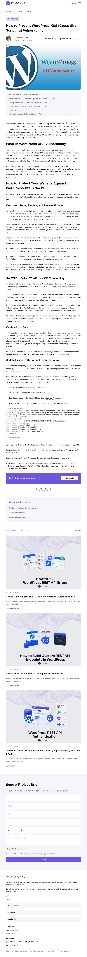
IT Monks (15, 3)
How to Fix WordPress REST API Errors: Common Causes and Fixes (40, 597)
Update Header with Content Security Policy (26, 114)
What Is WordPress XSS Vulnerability (23, 95)
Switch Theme (65, 3)
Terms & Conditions (64, 951)
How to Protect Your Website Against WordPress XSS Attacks (33, 99)
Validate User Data (17, 110)
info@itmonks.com (31, 942)
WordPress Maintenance (18, 517)
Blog (15, 11)
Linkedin (38, 489)
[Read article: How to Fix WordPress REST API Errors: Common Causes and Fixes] (43, 562)
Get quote (69, 478)
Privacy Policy (50, 951)
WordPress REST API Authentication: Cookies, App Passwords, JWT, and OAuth (43, 752)
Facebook (43, 489)
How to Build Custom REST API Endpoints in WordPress (34, 674)
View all (78, 530)
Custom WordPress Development (22, 508)
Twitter (48, 489)
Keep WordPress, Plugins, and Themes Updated (28, 103)
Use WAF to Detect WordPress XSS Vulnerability (28, 106)
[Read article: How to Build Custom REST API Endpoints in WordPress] (43, 639)
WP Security (25, 11)
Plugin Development (17, 513)
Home (8, 11)
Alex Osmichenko (21, 38)
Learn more (11, 609)
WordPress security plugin (50, 316)
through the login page (21, 153)
